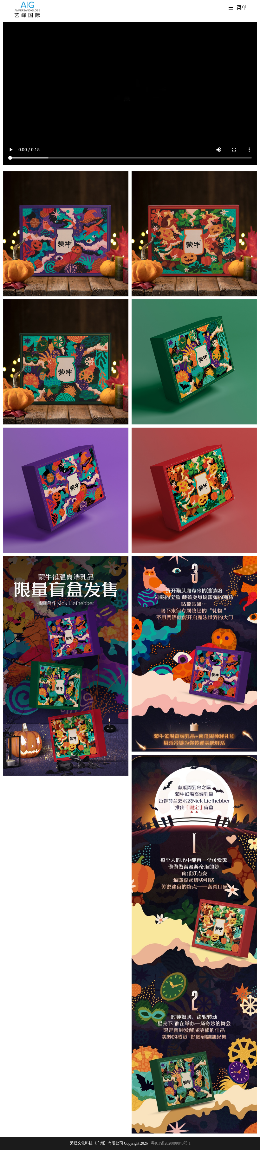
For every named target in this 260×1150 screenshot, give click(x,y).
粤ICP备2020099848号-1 (171, 1143)
